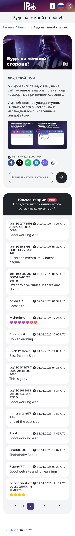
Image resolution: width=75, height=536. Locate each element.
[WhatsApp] (28, 162)
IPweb (9, 530)
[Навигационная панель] (52, 6)
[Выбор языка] (61, 6)
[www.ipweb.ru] (29, 6)
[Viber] (44, 162)
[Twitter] (19, 162)
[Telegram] (36, 162)
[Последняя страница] (59, 506)
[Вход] (69, 6)
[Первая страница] (16, 506)
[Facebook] (11, 162)
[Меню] (7, 6)
